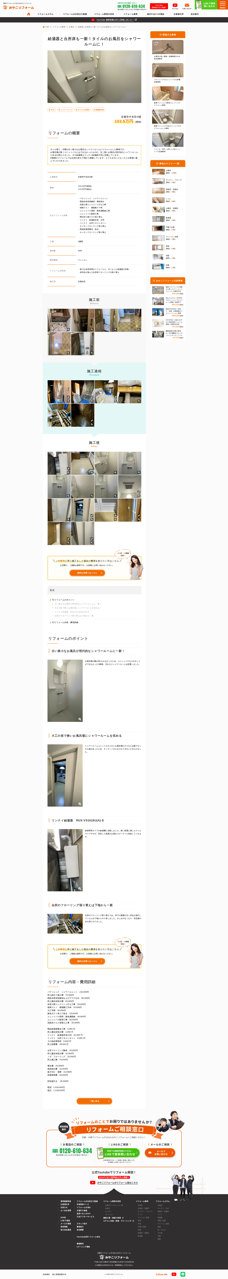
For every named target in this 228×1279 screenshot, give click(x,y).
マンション (109, 1214)
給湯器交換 (100, 110)
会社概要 (80, 1230)
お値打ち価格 (82, 1210)
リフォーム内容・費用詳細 (65, 622)
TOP (47, 27)
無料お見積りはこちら (87, 573)
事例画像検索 (66, 1201)
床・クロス (162, 1230)
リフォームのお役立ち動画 (87, 1201)
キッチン (108, 1211)
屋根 (159, 1239)
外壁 (159, 1236)
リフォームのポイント (63, 600)
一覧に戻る (94, 1101)
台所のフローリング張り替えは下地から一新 (74, 616)
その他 (160, 1233)
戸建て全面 (142, 1227)
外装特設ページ (83, 1204)
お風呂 (71, 27)
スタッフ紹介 (82, 1223)
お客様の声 (65, 1204)
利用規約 (46, 1274)
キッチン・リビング (145, 1211)
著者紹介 (80, 1227)
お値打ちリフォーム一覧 (114, 1205)
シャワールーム (66, 110)
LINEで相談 (65, 1220)
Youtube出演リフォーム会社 (88, 1237)
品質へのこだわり (84, 1213)
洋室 (139, 1230)
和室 (139, 1220)
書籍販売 (80, 1243)
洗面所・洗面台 (143, 1233)
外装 (139, 1223)
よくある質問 (66, 1210)
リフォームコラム (163, 1201)
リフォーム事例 (59, 27)
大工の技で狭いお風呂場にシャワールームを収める (77, 608)
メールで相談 (66, 1223)
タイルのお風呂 (84, 110)
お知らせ (64, 1207)
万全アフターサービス (85, 1216)
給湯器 (140, 1236)
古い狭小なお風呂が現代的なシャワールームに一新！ (78, 604)
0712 (53, 110)
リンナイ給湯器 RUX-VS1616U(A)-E (72, 612)
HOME (63, 1217)
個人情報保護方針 (59, 1274)
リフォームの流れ (84, 1207)
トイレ (140, 1214)
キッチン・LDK (163, 1208)
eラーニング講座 (83, 1247)
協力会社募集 (66, 1230)
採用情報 (64, 1227)
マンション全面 (143, 1217)
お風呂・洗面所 (143, 1208)
